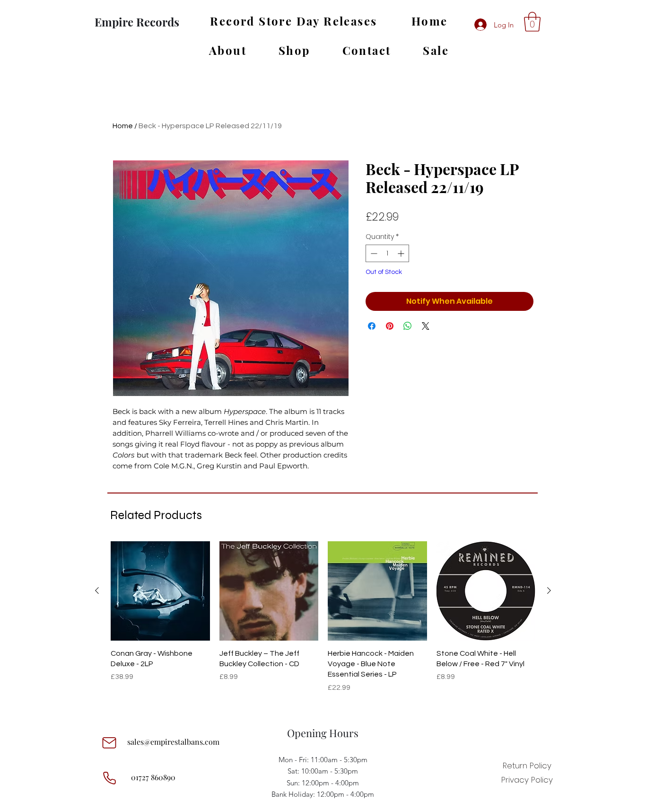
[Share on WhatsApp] (407, 326)
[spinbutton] (387, 253)
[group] (323, 622)
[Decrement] (373, 253)
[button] (532, 22)
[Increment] (402, 253)
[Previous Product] (97, 590)
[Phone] (109, 778)
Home (123, 126)
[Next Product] (549, 590)
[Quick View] (160, 591)
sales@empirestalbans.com (173, 742)
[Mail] (109, 742)
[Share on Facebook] (371, 326)
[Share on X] (425, 326)
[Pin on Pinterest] (389, 326)
